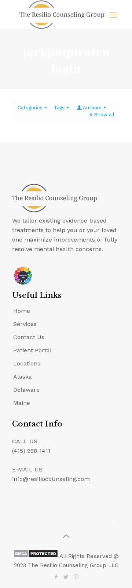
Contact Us (28, 337)
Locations (26, 363)
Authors (92, 107)
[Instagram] (76, 577)
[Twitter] (66, 577)
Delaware (26, 389)
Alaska (22, 376)
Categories (30, 107)
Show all (104, 114)
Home (21, 310)
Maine (21, 402)
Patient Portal (32, 350)
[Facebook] (56, 577)
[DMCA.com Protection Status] (36, 556)
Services (25, 323)
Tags (59, 107)
